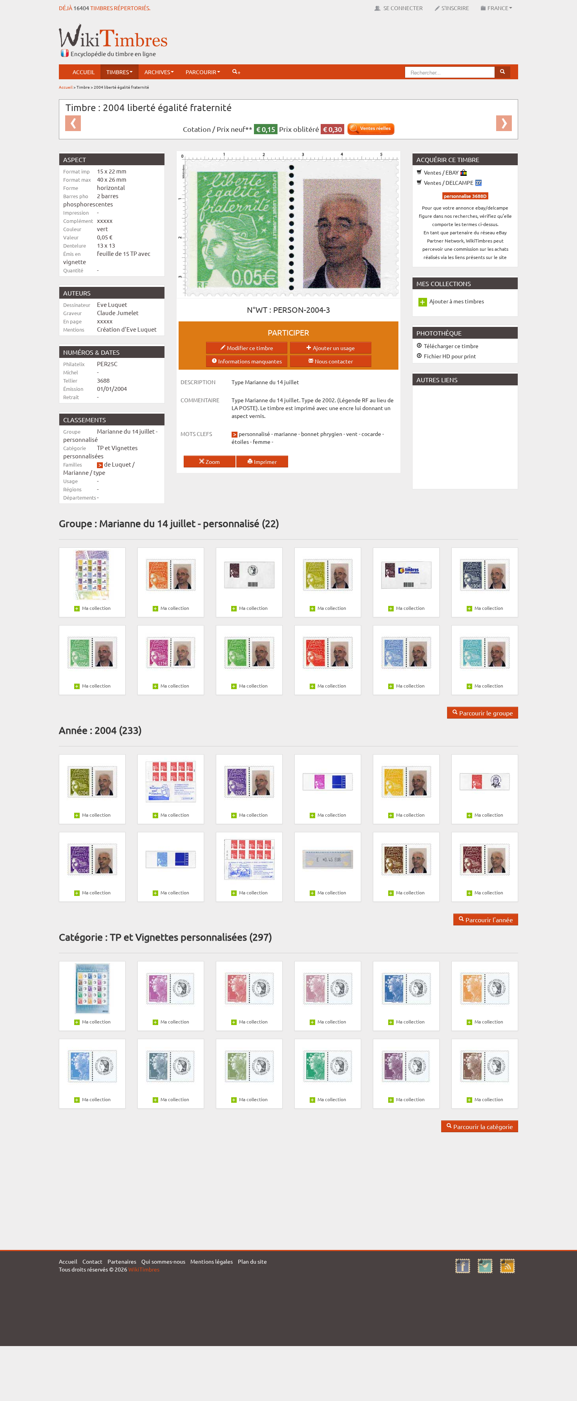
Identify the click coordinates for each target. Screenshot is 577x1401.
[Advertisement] (375, 41)
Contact (92, 1261)
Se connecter (402, 7)
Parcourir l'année (488, 919)
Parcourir (201, 71)
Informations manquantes (249, 361)
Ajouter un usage (333, 347)
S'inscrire (455, 7)
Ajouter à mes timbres (456, 301)
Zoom (212, 461)
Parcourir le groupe (485, 713)
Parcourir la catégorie (482, 1126)
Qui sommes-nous (163, 1261)
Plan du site (252, 1261)
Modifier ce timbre (249, 347)
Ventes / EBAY (441, 172)
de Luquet (117, 464)
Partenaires (122, 1261)
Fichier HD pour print (449, 355)
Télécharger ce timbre (450, 345)
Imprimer (265, 461)
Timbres (117, 71)
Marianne (76, 472)
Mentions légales (211, 1261)
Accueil (84, 71)
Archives (157, 71)
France (498, 7)
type (99, 472)
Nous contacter (333, 361)
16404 (81, 7)
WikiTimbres (143, 1269)
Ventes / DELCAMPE (449, 182)
